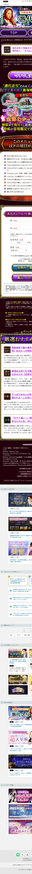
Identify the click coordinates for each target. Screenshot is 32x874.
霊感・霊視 (27, 635)
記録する (21, 261)
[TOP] (13, 33)
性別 (12, 247)
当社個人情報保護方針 (11, 288)
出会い (11, 635)
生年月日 (14, 239)
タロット (19, 635)
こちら (26, 256)
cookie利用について (27, 858)
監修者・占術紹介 (23, 476)
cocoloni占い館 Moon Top (7, 39)
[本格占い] (5, 4)
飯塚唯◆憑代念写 (18, 39)
